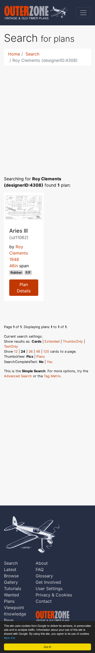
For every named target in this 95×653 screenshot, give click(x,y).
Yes (50, 362)
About (42, 563)
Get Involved (48, 582)
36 (30, 351)
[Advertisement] (47, 117)
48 (38, 351)
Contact (44, 601)
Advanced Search (18, 376)
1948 (14, 259)
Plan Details (24, 287)
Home (14, 54)
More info (9, 638)
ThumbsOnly (73, 341)
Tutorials (12, 588)
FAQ (40, 569)
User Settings (49, 588)
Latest (10, 569)
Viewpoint (14, 607)
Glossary (44, 575)
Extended (52, 341)
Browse (11, 575)
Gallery (11, 582)
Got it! (47, 647)
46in (13, 265)
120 (46, 351)
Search (32, 54)
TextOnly (11, 346)
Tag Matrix (52, 376)
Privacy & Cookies (54, 594)
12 (16, 351)
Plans (40, 356)
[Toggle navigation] (83, 12)
